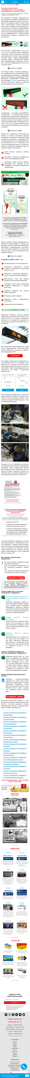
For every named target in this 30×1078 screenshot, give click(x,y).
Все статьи (15, 980)
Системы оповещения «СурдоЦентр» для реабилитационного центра (15, 758)
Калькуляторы (14, 1068)
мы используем (10, 1076)
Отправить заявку (15, 697)
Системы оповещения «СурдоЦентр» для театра (15, 767)
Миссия (15, 1041)
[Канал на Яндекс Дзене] (16, 1014)
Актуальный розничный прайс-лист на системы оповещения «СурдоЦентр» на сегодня (17, 598)
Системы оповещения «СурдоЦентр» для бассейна (15, 727)
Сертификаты (14, 1048)
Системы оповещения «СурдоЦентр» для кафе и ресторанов (15, 741)
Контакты (15, 1056)
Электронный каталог (14, 1061)
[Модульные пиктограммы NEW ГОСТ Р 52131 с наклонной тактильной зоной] (15, 836)
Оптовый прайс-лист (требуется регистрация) (17, 618)
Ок (27, 1075)
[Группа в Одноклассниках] (13, 1014)
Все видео (15, 845)
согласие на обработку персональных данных (15, 1006)
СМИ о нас (15, 1051)
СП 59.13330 (24, 50)
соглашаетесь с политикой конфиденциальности (12, 1009)
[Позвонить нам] (25, 2)
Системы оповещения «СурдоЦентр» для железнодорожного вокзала (15, 776)
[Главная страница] (15, 2)
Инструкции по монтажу (15, 1066)
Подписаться (15, 1002)
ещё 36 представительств (14, 1035)
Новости (15, 1053)
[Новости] (15, 794)
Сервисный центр (14, 1070)
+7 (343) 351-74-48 (19, 1027)
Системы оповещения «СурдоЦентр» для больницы (15, 732)
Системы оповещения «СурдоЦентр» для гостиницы (15, 736)
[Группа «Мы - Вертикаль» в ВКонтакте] (9, 1014)
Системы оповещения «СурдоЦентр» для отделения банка (15, 723)
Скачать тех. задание (16, 68)
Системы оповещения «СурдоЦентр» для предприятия (15, 754)
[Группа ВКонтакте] (6, 1014)
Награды (15, 1045)
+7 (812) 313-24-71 (20, 1029)
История (15, 1043)
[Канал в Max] (23, 1014)
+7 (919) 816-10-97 (18, 1033)
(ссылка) (14, 80)
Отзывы (15, 1046)
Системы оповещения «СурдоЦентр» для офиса (15, 749)
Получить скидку (16, 578)
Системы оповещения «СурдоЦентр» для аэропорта (15, 714)
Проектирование (15, 1063)
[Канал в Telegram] (20, 1014)
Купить (8, 390)
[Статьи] (15, 940)
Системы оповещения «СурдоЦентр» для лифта (15, 745)
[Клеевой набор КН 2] (15, 805)
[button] (26, 382)
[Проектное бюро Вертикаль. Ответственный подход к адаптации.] (15, 821)
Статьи (15, 1050)
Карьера (15, 1054)
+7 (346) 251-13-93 (17, 1031)
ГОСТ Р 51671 (5, 52)
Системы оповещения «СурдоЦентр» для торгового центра (15, 772)
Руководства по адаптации (15, 1065)
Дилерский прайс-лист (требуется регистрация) (17, 634)
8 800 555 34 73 (14, 1022)
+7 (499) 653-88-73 (17, 1025)
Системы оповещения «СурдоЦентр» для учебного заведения (15, 763)
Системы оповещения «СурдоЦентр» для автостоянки (15, 718)
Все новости (15, 937)
